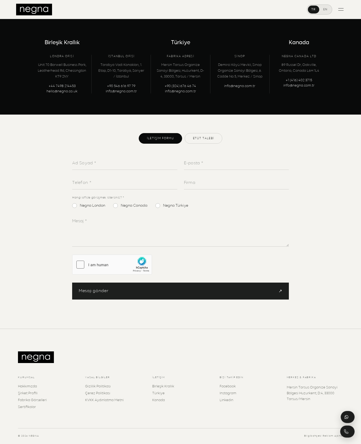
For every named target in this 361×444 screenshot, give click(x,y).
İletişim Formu (160, 138)
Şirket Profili (28, 393)
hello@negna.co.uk (62, 91)
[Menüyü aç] (341, 9)
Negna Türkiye (175, 205)
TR (313, 9)
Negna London (92, 205)
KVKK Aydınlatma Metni (104, 400)
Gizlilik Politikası (98, 386)
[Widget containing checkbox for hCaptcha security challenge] (112, 265)
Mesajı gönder (180, 291)
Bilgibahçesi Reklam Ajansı (323, 436)
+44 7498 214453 (62, 86)
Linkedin (226, 400)
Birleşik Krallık (163, 386)
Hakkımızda (27, 386)
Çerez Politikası (97, 393)
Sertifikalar (27, 407)
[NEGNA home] (34, 9)
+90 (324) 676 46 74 (180, 86)
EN (325, 9)
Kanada (158, 400)
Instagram (228, 393)
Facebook (228, 386)
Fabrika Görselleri (32, 400)
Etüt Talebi (203, 138)
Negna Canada (134, 205)
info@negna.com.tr (121, 91)
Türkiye (158, 393)
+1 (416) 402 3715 (299, 80)
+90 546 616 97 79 (121, 86)
